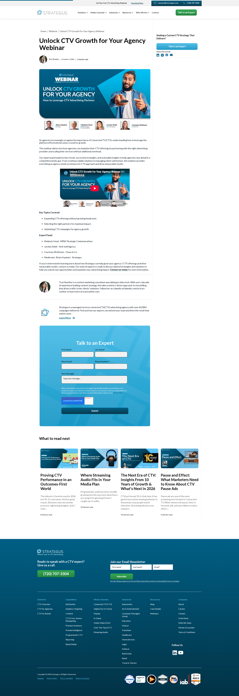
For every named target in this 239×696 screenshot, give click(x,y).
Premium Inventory (74, 625)
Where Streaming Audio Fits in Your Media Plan (96, 479)
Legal (124, 644)
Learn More (65, 318)
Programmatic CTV (74, 635)
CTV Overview (43, 604)
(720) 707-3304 (56, 573)
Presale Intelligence (74, 630)
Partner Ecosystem (186, 627)
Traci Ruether (54, 59)
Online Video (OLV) (102, 623)
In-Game (97, 618)
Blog (152, 604)
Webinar (53, 31)
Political (125, 649)
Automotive (127, 604)
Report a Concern (83, 678)
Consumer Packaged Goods (131, 614)
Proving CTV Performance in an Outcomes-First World (56, 482)
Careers (181, 609)
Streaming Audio (101, 632)
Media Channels (97, 12)
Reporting (70, 639)
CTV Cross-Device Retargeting (74, 619)
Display (97, 613)
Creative (69, 613)
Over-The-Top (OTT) (103, 627)
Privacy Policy (118, 393)
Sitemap (40, 678)
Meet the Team (184, 623)
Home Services (128, 639)
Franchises (126, 630)
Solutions (82, 12)
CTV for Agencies (45, 609)
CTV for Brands (44, 613)
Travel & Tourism (129, 663)
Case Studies (155, 609)
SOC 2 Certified (66, 678)
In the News (183, 618)
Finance (125, 625)
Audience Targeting (74, 609)
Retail (124, 658)
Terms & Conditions (186, 632)
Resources (126, 12)
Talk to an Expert (186, 12)
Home (43, 31)
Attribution (70, 604)
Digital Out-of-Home (103, 609)
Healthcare (127, 635)
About (181, 604)
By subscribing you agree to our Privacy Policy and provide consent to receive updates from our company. (144, 581)
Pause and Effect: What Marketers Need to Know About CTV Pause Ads (179, 482)
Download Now (137, 3)
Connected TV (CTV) (103, 604)
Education (126, 621)
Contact (155, 12)
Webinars (154, 613)
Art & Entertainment (130, 609)
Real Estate (127, 653)
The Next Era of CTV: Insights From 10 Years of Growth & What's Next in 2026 (138, 482)
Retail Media (71, 644)
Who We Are (141, 12)
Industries (113, 12)
